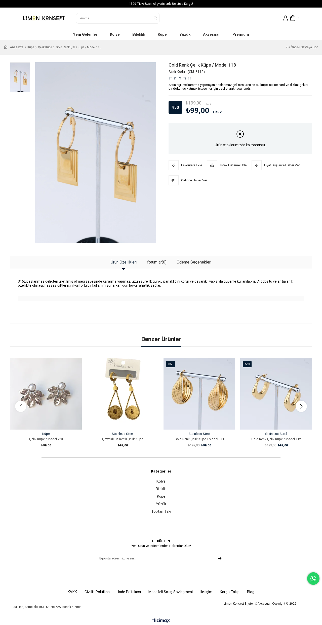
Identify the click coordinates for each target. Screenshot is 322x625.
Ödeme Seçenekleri (194, 262)
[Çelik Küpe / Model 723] (46, 394)
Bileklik (161, 489)
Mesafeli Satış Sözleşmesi (170, 592)
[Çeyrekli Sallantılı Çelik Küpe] (122, 394)
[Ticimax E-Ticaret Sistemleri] (161, 621)
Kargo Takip (229, 592)
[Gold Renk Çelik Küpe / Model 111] (199, 394)
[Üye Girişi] (285, 18)
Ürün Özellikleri (124, 262)
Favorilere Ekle (40, 420)
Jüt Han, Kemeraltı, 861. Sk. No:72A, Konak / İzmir (47, 606)
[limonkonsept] (44, 18)
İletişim (206, 592)
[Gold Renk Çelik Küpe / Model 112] (276, 394)
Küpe (161, 496)
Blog (250, 592)
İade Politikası (129, 592)
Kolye (161, 481)
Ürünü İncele (51, 420)
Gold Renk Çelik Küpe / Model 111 (199, 439)
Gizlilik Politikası (97, 592)
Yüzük (161, 504)
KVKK (72, 592)
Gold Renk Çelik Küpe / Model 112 (276, 439)
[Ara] (155, 18)
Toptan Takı (161, 511)
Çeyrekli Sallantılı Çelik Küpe (122, 439)
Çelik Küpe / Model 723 (46, 439)
